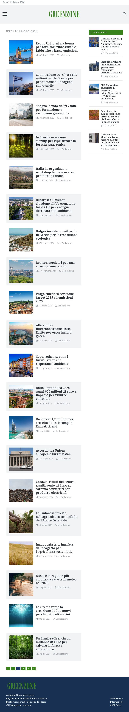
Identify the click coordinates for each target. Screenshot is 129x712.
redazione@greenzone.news (20, 695)
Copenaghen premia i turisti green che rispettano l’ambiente (52, 360)
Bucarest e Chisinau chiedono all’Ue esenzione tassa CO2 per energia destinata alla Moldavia (55, 205)
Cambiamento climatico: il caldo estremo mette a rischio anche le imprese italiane (111, 116)
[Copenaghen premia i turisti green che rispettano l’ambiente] (21, 365)
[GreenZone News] (64, 14)
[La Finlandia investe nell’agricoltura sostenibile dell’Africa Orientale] (21, 522)
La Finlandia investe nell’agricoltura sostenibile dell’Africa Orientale (56, 516)
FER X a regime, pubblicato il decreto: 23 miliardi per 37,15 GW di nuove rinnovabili (111, 92)
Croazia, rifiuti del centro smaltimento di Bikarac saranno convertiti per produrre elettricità (55, 487)
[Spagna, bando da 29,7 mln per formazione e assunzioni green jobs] (21, 115)
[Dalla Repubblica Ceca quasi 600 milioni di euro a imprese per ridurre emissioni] (21, 396)
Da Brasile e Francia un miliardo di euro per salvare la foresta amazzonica (53, 643)
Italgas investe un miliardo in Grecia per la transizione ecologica (56, 235)
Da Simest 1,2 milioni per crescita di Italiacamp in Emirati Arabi (55, 422)
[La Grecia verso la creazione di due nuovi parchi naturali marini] (21, 616)
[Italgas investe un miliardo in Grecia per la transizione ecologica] (21, 240)
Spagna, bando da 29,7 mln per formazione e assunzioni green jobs (56, 109)
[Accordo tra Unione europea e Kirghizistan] (21, 459)
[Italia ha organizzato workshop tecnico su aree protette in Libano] (21, 177)
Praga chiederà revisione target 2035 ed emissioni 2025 (55, 297)
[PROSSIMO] (34, 668)
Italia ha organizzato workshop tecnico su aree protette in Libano (55, 172)
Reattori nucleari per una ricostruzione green (55, 264)
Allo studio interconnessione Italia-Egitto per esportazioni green (54, 330)
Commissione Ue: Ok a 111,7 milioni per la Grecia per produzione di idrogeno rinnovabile (56, 80)
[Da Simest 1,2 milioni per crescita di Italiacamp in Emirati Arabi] (21, 428)
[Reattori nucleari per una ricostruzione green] (21, 271)
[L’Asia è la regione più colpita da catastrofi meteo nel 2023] (21, 584)
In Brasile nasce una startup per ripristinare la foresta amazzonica (56, 141)
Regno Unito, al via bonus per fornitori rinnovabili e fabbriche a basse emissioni (57, 47)
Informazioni (116, 701)
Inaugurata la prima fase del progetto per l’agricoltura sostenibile (54, 548)
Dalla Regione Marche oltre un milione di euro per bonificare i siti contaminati (110, 140)
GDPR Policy (115, 705)
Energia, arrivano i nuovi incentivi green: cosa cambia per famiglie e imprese (111, 67)
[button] (4, 14)
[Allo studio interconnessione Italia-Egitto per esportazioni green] (21, 334)
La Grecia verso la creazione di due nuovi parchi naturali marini (53, 610)
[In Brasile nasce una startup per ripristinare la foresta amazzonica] (21, 146)
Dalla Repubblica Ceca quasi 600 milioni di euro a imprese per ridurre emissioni (56, 393)
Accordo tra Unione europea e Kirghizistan (53, 452)
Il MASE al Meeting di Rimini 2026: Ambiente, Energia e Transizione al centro (112, 44)
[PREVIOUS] (8, 668)
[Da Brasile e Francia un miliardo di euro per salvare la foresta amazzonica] (21, 647)
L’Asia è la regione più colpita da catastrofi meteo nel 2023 (56, 579)
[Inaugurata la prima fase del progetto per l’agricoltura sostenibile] (21, 553)
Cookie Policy (116, 698)
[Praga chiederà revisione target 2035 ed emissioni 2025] (21, 302)
